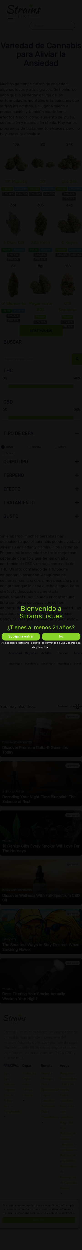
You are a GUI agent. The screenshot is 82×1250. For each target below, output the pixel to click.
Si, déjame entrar (20, 636)
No (61, 636)
